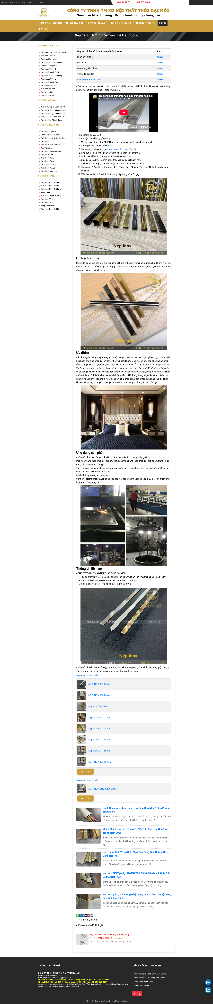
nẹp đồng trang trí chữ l (51, 186)
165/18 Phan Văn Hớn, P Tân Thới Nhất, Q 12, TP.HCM (24, 2)
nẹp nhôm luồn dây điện (50, 145)
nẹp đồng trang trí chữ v (51, 189)
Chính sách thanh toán (143, 982)
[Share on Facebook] (80, 915)
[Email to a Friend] (86, 915)
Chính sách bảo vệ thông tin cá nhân (149, 978)
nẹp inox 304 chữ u (48, 56)
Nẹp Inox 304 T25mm (99, 751)
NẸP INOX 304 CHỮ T (88, 675)
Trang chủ (44, 23)
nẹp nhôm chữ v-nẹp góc (51, 151)
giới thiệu (57, 23)
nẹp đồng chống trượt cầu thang (54, 196)
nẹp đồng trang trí (145, 23)
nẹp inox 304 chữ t (48, 69)
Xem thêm (85, 772)
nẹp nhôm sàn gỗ (48, 168)
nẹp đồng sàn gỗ (47, 199)
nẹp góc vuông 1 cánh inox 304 (53, 110)
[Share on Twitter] (83, 915)
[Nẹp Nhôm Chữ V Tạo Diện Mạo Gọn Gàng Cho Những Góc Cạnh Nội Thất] (88, 859)
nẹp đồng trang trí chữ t (51, 183)
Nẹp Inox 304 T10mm (99, 717)
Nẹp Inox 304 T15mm (99, 728)
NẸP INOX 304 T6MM (99, 684)
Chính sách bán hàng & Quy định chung (150, 974)
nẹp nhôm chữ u (47, 158)
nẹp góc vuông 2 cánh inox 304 (53, 114)
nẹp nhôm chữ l (47, 155)
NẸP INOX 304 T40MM (99, 695)
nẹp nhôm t (46, 141)
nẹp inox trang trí (74, 23)
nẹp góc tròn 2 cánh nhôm (51, 120)
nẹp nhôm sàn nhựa (49, 171)
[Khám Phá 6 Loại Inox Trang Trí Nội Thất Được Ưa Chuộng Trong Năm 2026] (88, 836)
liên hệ (42, 29)
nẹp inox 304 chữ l (48, 79)
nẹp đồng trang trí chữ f (51, 209)
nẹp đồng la (46, 202)
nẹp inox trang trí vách (50, 72)
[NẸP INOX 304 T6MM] (81, 684)
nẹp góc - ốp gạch (97, 23)
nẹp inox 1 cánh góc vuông (51, 62)
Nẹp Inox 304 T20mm (99, 739)
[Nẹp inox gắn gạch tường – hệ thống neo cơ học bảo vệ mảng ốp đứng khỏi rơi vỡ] (88, 901)
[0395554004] (208, 990)
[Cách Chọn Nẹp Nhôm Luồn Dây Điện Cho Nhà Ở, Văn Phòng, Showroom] (88, 815)
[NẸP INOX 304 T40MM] (81, 695)
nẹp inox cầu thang (49, 59)
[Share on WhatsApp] (77, 915)
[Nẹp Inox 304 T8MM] (81, 706)
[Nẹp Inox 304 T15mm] (81, 728)
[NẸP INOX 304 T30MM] (81, 762)
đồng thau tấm (47, 206)
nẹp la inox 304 (47, 92)
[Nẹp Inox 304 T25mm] (81, 750)
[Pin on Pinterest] (89, 915)
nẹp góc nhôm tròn (48, 165)
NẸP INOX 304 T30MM (99, 762)
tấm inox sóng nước (49, 66)
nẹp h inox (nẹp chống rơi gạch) (53, 52)
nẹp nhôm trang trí (120, 23)
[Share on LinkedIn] (92, 915)
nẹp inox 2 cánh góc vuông (51, 76)
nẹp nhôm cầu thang (49, 131)
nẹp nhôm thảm (47, 161)
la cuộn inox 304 (47, 95)
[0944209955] (208, 982)
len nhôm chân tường (50, 135)
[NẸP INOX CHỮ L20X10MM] (81, 788)
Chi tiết (160, 57)
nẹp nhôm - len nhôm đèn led (53, 138)
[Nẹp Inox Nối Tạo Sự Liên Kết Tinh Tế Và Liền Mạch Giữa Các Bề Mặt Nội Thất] (88, 880)
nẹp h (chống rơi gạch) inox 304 (53, 107)
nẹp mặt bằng (46, 148)
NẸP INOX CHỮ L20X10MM (102, 789)
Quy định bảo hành (141, 985)
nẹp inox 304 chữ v (48, 86)
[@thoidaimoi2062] (139, 993)
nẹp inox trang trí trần (50, 82)
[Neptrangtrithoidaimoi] (134, 993)
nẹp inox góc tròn (48, 89)
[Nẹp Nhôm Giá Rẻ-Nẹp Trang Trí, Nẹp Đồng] (43, 12)
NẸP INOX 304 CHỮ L (88, 780)
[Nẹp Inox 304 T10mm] (81, 717)
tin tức (162, 23)
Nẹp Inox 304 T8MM (98, 706)
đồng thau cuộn (47, 192)
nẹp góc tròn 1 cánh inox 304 (52, 117)
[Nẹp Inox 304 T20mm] (81, 739)
